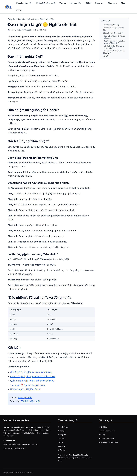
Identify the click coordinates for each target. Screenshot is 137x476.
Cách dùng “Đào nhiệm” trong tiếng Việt (114, 37)
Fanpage (61, 431)
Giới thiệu (103, 427)
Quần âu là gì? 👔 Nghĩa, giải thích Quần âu (32, 380)
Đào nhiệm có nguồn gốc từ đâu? (113, 29)
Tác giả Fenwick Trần (107, 431)
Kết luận (106, 56)
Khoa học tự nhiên (24, 3)
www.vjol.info (25, 397)
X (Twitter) (62, 450)
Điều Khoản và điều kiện (108, 442)
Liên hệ (102, 435)
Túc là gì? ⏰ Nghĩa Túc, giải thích (27, 385)
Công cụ (111, 3)
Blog (123, 3)
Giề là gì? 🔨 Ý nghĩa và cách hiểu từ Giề (31, 372)
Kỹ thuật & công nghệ (45, 3)
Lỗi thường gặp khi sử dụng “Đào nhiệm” (114, 47)
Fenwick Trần (16, 30)
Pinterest (61, 446)
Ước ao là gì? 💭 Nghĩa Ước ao (25, 389)
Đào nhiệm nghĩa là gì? (111, 25)
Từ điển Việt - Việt (47, 19)
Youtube (61, 438)
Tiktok (60, 442)
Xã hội (88, 3)
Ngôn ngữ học (32, 19)
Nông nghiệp (75, 3)
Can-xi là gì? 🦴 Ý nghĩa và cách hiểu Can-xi (32, 376)
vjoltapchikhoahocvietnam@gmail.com (22, 444)
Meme (19, 10)
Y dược (62, 3)
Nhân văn (99, 3)
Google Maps (63, 427)
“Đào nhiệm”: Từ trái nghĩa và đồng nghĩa (114, 52)
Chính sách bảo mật (106, 438)
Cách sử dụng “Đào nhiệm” (113, 33)
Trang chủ (11, 19)
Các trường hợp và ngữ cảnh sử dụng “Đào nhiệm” (114, 42)
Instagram (62, 435)
